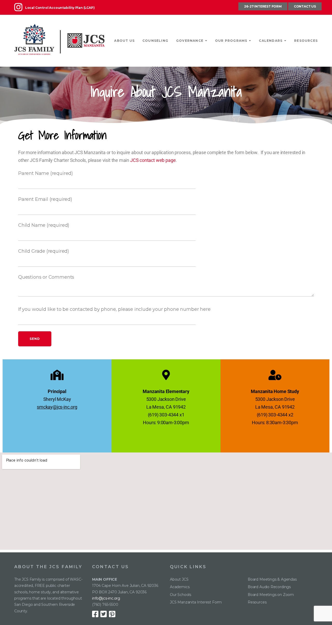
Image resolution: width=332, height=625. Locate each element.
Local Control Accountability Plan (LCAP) (60, 8)
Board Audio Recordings (269, 587)
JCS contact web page (153, 160)
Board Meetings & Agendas (272, 579)
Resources (306, 41)
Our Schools (180, 594)
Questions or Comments (46, 277)
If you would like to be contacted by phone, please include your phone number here (114, 309)
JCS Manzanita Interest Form (196, 602)
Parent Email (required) (45, 199)
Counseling (155, 41)
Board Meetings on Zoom (271, 594)
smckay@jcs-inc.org (57, 407)
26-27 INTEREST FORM (263, 6)
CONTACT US (305, 6)
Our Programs (231, 41)
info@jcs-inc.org (106, 598)
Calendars (270, 41)
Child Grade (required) (43, 251)
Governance (189, 41)
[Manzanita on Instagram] (19, 9)
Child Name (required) (43, 225)
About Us (124, 41)
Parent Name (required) (45, 173)
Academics (179, 587)
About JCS (179, 579)
